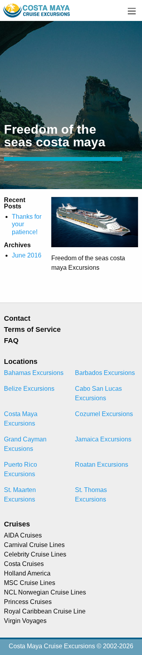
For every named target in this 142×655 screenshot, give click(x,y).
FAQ (11, 340)
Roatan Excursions (101, 464)
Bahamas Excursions (34, 372)
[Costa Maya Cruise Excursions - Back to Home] (37, 10)
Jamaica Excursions (103, 439)
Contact (17, 318)
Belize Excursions (29, 388)
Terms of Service (32, 329)
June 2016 (26, 255)
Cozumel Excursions (104, 414)
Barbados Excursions (105, 372)
